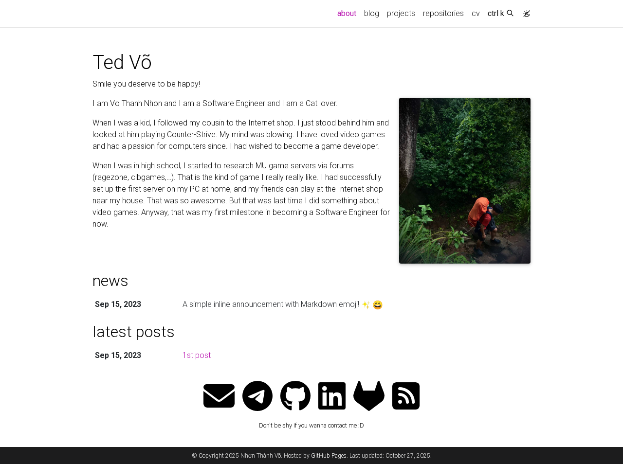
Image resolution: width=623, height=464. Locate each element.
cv (476, 13)
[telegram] (257, 397)
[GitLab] (369, 397)
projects (401, 13)
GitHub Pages (329, 455)
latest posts (133, 331)
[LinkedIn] (332, 397)
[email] (219, 397)
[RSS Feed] (406, 397)
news (110, 280)
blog (371, 13)
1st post (197, 355)
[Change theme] (524, 11)
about (348, 13)
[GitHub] (295, 397)
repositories (443, 13)
